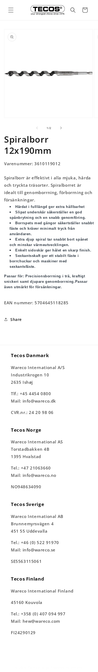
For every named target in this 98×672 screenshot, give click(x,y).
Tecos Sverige (39, 667)
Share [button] (16, 319)
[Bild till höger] (61, 128)
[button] (11, 10)
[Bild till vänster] (37, 128)
